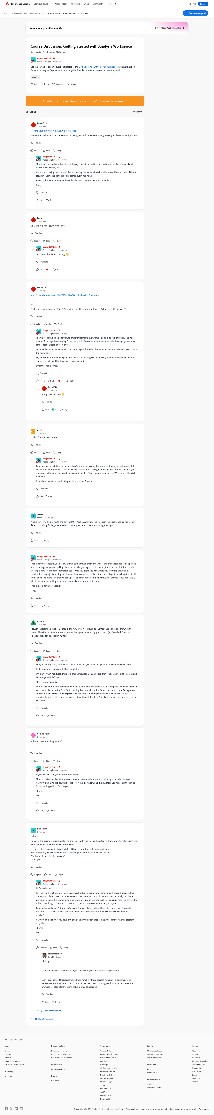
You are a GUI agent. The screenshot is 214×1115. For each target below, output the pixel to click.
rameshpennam (55, 953)
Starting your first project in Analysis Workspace (54, 130)
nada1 (39, 430)
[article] (84, 137)
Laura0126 (41, 287)
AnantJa (40, 621)
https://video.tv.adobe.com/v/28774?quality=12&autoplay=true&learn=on (65, 295)
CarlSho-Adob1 (43, 733)
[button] (195, 13)
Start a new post (104, 101)
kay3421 (40, 218)
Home (6, 13)
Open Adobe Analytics (171, 28)
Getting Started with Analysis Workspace (98, 66)
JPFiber (40, 514)
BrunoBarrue (42, 828)
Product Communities (19, 13)
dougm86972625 (44, 58)
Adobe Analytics (35, 13)
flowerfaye (42, 123)
